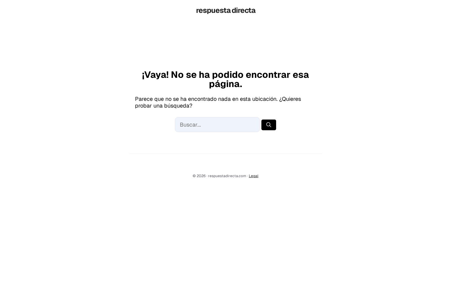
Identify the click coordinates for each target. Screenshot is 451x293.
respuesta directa (225, 10)
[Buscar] (268, 125)
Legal (253, 175)
